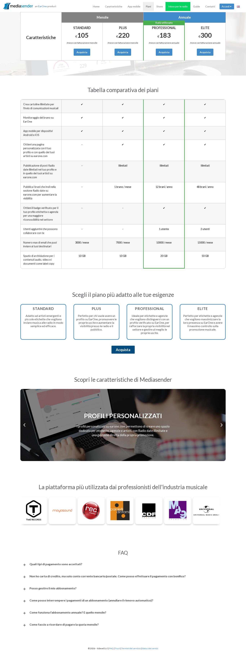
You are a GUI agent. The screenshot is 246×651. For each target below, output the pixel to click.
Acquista (82, 52)
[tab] (123, 564)
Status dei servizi (150, 648)
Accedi (225, 6)
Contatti (210, 6)
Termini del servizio (130, 648)
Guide (196, 6)
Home (96, 6)
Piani (148, 6)
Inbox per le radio (178, 6)
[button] (24, 425)
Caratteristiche (113, 6)
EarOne (42, 6)
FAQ (111, 648)
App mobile (134, 6)
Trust (117, 648)
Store (159, 6)
